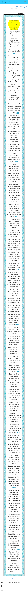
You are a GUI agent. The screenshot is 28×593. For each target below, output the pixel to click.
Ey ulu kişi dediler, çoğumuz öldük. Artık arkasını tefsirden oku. (14, 350)
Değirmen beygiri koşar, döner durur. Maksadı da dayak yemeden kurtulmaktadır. (14, 545)
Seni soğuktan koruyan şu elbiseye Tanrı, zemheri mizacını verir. (14, 292)
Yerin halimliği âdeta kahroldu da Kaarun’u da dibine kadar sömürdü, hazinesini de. (14, 256)
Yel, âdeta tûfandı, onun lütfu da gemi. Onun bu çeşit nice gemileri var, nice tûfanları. (14, 518)
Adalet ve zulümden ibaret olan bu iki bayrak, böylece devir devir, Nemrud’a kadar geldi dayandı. (14, 136)
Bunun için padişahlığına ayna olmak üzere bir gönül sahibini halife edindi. (14, 89)
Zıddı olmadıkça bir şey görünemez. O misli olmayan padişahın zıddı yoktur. (14, 69)
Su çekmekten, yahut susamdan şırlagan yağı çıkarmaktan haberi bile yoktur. (14, 556)
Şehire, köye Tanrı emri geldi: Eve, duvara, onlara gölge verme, (14, 330)
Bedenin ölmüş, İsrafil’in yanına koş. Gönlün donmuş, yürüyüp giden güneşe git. (14, 406)
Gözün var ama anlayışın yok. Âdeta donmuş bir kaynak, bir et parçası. (14, 368)
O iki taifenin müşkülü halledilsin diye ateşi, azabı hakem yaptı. (14, 167)
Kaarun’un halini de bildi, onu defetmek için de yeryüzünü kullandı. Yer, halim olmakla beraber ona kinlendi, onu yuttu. (14, 244)
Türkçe (21, 6)
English (16, 6)
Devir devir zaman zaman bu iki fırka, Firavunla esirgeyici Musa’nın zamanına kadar (14, 177)
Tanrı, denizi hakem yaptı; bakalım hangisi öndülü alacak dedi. (14, 198)
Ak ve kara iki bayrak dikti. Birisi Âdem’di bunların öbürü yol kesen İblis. (14, 110)
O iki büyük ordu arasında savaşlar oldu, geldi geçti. (14, 117)
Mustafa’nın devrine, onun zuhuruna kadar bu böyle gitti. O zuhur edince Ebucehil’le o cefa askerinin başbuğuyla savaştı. (14, 210)
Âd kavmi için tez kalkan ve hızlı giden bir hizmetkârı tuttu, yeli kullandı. (14, 233)
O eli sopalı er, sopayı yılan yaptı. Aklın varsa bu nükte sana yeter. (14, 359)
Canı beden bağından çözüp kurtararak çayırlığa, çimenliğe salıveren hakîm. (14, 459)
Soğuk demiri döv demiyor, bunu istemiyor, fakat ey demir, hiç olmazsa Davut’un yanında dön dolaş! (14, 394)
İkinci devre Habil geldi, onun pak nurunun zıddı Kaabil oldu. (14, 125)
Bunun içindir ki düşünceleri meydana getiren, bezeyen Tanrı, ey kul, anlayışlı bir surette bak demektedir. (14, 380)
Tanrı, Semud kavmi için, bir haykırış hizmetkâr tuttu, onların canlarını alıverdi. (14, 223)
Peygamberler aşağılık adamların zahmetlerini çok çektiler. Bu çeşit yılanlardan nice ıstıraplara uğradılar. (14, 46)
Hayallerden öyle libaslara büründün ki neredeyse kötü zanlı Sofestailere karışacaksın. (14, 417)
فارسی (25, 7)
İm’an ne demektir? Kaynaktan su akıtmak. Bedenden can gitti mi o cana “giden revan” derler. (14, 448)
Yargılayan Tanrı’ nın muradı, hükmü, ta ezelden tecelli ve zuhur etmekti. (14, 59)
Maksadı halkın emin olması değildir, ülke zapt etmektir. (14, 536)
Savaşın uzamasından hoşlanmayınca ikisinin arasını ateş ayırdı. (14, 157)
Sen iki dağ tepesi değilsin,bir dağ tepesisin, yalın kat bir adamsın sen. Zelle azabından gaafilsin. (14, 319)
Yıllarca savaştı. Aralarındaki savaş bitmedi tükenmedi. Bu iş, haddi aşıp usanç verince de (14, 188)
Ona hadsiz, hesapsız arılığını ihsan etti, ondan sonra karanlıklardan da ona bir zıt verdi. (14, 100)
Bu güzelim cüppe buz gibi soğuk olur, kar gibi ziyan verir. (14, 300)
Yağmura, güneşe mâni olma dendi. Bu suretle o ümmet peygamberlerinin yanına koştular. (14, 340)
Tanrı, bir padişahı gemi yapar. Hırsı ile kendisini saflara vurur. (14, 528)
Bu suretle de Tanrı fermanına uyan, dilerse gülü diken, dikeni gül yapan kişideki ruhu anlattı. (14, 481)
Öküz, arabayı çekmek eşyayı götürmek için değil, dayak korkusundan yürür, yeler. (14, 567)
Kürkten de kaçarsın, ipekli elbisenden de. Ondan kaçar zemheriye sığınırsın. (14, 308)
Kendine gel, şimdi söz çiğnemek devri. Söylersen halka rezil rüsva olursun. (14, 438)
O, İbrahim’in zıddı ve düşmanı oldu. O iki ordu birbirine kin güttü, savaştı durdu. (14, 147)
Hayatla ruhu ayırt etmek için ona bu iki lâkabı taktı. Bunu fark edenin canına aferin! (14, 470)
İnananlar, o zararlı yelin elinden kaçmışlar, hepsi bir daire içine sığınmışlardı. (14, 507)
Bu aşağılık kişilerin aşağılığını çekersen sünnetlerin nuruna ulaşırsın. (14, 35)
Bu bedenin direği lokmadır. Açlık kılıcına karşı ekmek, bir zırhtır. (14, 266)
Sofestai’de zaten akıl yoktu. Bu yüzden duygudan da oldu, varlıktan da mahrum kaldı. (14, 428)
